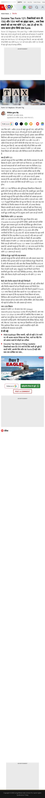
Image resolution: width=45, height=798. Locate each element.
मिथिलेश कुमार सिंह (13, 113)
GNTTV (20, 2)
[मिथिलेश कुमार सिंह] (3, 113)
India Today (37, 2)
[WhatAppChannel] (24, 8)
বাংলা (25, 2)
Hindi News (5, 14)
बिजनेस (14, 14)
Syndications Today (22, 795)
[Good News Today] (9, 8)
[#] (26, 124)
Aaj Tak (30, 2)
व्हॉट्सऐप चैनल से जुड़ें (29, 386)
